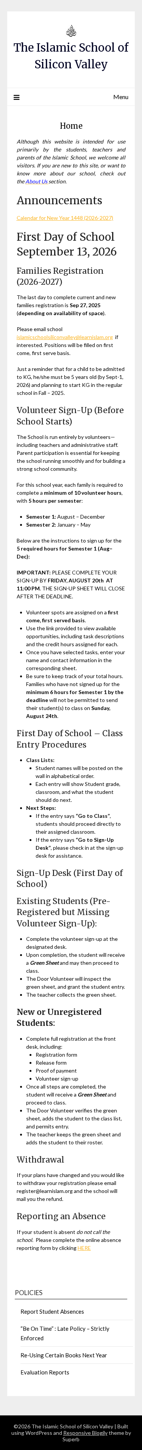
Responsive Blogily (85, 1432)
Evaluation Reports (44, 1372)
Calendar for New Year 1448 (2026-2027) (65, 218)
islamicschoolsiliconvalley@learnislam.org (65, 337)
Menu (120, 96)
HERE (84, 1248)
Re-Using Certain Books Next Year (63, 1355)
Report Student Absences (52, 1311)
